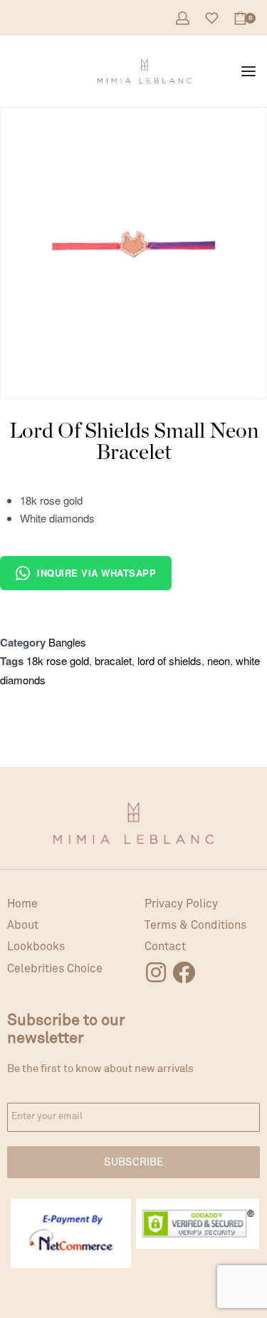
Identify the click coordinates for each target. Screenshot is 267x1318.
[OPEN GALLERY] (133, 240)
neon (218, 660)
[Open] (211, 18)
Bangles (67, 641)
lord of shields (169, 660)
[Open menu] (248, 71)
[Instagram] (156, 972)
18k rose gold (57, 660)
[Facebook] (183, 972)
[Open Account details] (182, 18)
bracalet (113, 660)
